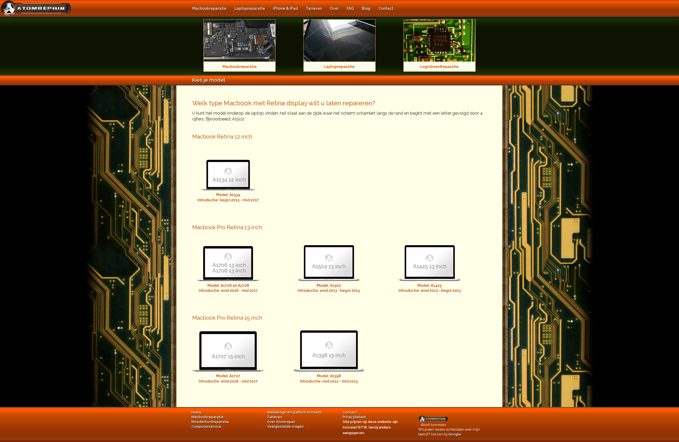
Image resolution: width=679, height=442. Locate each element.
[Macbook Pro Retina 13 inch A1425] (429, 256)
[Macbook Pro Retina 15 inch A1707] (228, 347)
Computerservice (206, 426)
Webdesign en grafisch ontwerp (294, 412)
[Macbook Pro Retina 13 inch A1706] (228, 256)
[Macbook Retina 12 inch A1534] (228, 166)
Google (454, 434)
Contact (385, 8)
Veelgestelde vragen (285, 426)
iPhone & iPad (285, 8)
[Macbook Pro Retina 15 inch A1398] (329, 347)
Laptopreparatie (249, 8)
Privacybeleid (354, 417)
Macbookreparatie (209, 8)
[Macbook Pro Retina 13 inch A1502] (329, 256)
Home (196, 412)
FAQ (350, 8)
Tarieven (314, 8)
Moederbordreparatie (210, 422)
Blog (366, 8)
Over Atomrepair (281, 422)
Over (334, 8)
